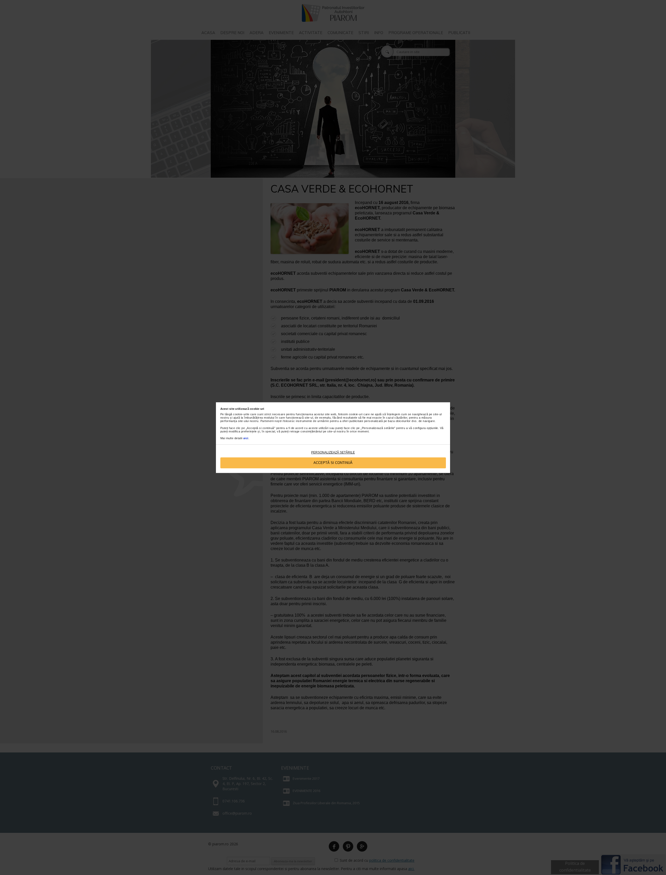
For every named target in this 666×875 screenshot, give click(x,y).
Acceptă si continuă (333, 463)
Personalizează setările (333, 452)
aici (245, 438)
